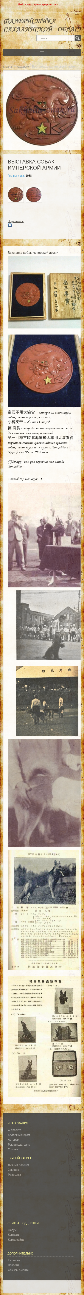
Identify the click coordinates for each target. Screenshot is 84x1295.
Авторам (13, 1139)
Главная (8, 66)
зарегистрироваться (45, 4)
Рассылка (14, 1174)
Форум (12, 1230)
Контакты (14, 1234)
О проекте (14, 1130)
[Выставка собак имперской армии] (16, 195)
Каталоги (14, 1260)
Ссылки (13, 1149)
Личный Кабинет (18, 1165)
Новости (13, 1265)
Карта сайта (16, 1239)
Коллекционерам (19, 1135)
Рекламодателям (19, 1144)
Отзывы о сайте (18, 1270)
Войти (22, 4)
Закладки (14, 1169)
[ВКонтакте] (10, 225)
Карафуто (23, 66)
